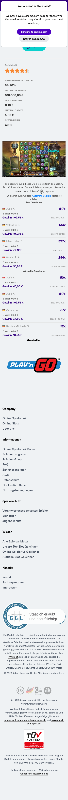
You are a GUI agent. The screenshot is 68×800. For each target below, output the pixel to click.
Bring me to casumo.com (34, 31)
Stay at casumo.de (34, 38)
